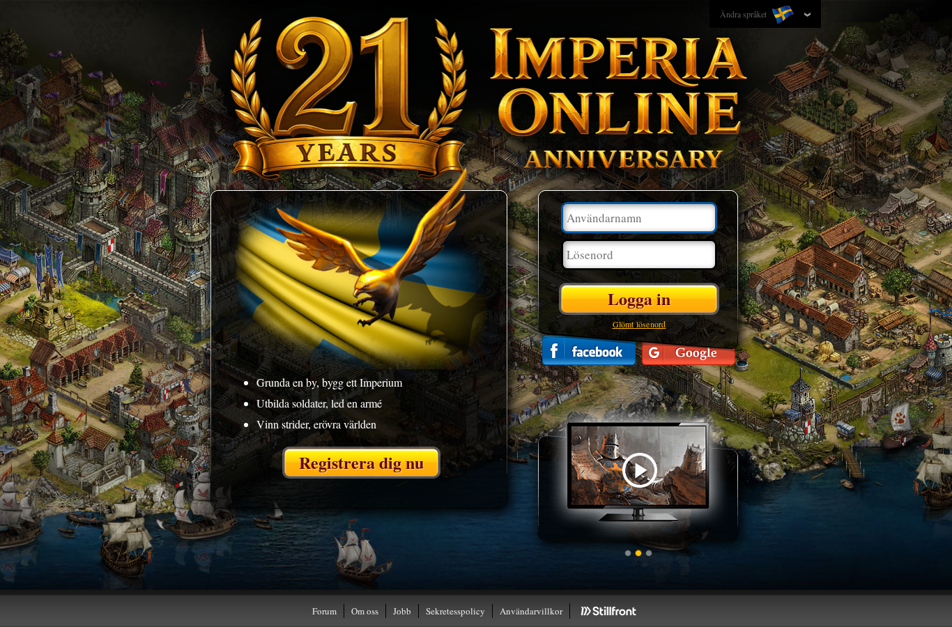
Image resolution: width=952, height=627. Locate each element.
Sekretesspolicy (455, 611)
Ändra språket (744, 14)
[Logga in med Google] (688, 350)
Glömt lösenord (639, 324)
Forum (324, 611)
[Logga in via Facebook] (589, 350)
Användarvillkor (531, 611)
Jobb (402, 611)
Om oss (364, 611)
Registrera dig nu (361, 462)
